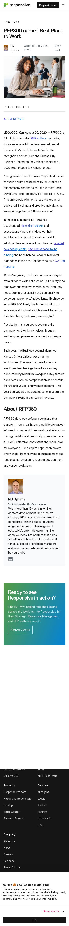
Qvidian (42, 805)
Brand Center (12, 867)
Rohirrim (42, 811)
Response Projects (15, 792)
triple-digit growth (31, 225)
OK (34, 919)
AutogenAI (44, 792)
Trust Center (11, 811)
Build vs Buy (11, 775)
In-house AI (44, 818)
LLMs (41, 824)
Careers (8, 854)
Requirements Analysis (17, 798)
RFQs (41, 769)
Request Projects (14, 818)
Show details (51, 911)
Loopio (41, 798)
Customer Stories (14, 769)
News (7, 847)
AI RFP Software (48, 775)
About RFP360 (14, 119)
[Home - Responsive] (16, 5)
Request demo (47, 5)
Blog (16, 21)
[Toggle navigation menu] (63, 5)
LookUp (8, 805)
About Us (9, 841)
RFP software (39, 138)
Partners (9, 860)
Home (7, 21)
